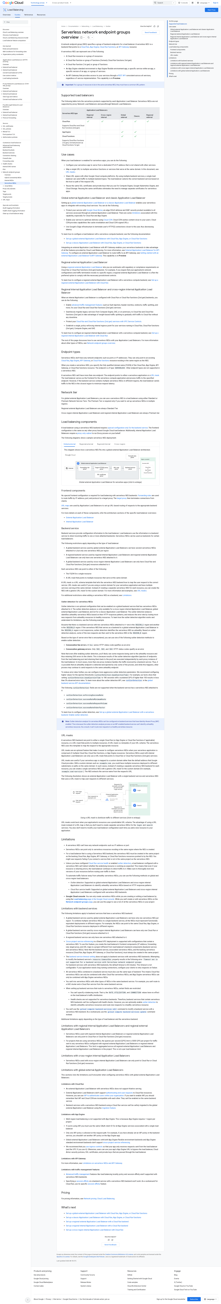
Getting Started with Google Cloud (139, 1279)
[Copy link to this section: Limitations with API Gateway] (88, 1158)
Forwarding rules (144, 495)
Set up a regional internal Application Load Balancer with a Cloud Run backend (97, 1226)
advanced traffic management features (87, 305)
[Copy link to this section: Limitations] (77, 839)
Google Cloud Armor (95, 210)
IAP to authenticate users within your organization (104, 1095)
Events (176, 1279)
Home (63, 26)
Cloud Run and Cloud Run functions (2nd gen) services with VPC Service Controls (108, 321)
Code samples (132, 1282)
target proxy (122, 498)
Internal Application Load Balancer (79, 522)
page (79, 902)
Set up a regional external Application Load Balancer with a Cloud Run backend (97, 1222)
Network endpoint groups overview (101, 343)
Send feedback (151, 32)
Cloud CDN (108, 220)
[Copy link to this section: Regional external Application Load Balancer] (110, 262)
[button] (15, 54)
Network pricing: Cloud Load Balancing (99, 1199)
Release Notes (86, 1282)
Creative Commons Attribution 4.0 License (119, 1254)
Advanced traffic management (78, 1174)
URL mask (155, 375)
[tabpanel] (110, 466)
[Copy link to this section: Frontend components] (87, 490)
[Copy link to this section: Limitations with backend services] (99, 908)
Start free (211, 10)
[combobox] (164, 3)
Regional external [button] (86, 444)
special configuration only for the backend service (128, 428)
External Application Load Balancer (80, 517)
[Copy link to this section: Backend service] (81, 528)
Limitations (126, 595)
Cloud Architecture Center (136, 1286)
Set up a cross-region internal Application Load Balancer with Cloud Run (94, 1230)
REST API (122, 75)
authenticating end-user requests (119, 1093)
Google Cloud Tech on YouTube (185, 1290)
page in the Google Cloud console (94, 899)
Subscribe (194, 1299)
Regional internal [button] (103, 444)
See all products (39, 1275)
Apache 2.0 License (63, 1257)
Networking (85, 26)
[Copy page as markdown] (89, 37)
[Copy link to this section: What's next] (78, 1207)
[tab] (69, 444)
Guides (17, 15)
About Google (39, 1299)
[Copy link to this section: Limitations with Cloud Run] (86, 1084)
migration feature (109, 1108)
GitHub (129, 1275)
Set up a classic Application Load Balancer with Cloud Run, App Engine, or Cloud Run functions (103, 243)
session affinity (82, 1181)
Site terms (57, 1299)
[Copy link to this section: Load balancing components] (99, 422)
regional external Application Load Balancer (85, 267)
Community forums (88, 1275)
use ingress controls (94, 1147)
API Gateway (124, 47)
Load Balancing (15, 9)
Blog (175, 1275)
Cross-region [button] (119, 444)
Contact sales (39, 1286)
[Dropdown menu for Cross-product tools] (71, 3)
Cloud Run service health (98, 863)
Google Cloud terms (70, 1299)
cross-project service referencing (116, 1142)
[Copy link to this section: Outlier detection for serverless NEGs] (95, 601)
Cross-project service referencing (79, 941)
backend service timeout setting (82, 957)
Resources (41, 15)
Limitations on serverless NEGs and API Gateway (102, 1163)
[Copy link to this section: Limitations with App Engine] (87, 1114)
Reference (29, 15)
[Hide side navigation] (27, 1300)
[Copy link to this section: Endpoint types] (82, 352)
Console (184, 3)
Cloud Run (85, 47)
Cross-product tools (60, 3)
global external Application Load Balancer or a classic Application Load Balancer (103, 203)
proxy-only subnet (84, 433)
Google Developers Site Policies (94, 1257)
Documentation (73, 26)
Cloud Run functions (108, 47)
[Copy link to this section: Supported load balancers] (96, 95)
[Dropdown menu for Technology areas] (47, 3)
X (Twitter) (178, 1282)
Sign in (215, 3)
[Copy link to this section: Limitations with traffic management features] (102, 1169)
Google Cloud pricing (41, 1279)
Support (83, 1279)
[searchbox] (15, 22)
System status (86, 1286)
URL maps (65, 506)
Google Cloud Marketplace (43, 1282)
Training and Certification (136, 1290)
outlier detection (124, 863)
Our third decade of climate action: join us (94, 1299)
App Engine (94, 47)
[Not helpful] (158, 26)
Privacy (48, 1299)
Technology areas (38, 3)
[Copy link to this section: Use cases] (76, 154)
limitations (136, 213)
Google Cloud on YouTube (183, 1286)
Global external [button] (69, 444)
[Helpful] (154, 26)
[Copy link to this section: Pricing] (72, 1193)
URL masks (70, 172)
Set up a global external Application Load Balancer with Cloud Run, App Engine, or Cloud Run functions (106, 239)
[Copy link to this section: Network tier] (79, 392)
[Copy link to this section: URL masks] (75, 735)
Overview (6, 15)
